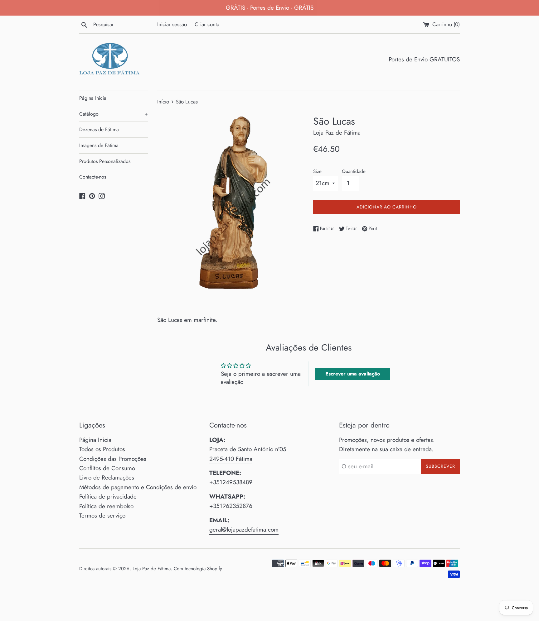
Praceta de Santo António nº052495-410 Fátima (247, 454)
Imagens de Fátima (99, 145)
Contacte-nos (92, 176)
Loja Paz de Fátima (152, 568)
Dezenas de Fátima (99, 129)
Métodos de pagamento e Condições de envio (138, 487)
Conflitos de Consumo (107, 468)
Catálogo (113, 113)
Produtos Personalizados (104, 161)
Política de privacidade (108, 496)
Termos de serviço (102, 515)
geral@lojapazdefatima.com (244, 529)
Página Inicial (93, 98)
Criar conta (207, 24)
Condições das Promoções (112, 459)
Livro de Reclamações (106, 477)
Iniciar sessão (172, 24)
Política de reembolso (106, 506)
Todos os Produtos (102, 449)
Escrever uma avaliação (352, 373)
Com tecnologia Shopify (198, 568)
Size (317, 171)
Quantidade (354, 171)
